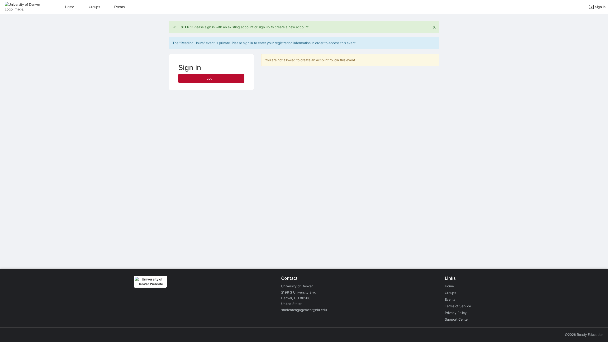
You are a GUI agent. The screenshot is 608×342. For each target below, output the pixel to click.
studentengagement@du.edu (304, 310)
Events (119, 7)
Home (449, 286)
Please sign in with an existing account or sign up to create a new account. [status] (245, 27)
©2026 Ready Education (584, 334)
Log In (211, 78)
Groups (94, 7)
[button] (24, 7)
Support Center (457, 319)
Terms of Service (458, 306)
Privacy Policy (456, 313)
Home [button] (69, 7)
